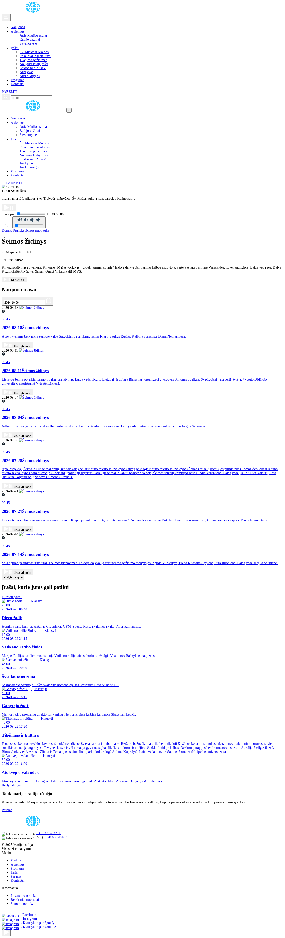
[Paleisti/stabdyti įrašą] (9, 207)
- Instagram (28, 919)
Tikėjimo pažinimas (33, 60)
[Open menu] (6, 17)
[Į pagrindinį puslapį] (34, 110)
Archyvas (26, 72)
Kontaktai (17, 84)
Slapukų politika (22, 903)
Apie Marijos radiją (33, 35)
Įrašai (15, 48)
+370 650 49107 (55, 837)
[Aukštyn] (6, 932)
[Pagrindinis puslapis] (33, 12)
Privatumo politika (24, 895)
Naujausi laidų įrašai (34, 64)
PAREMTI (9, 91)
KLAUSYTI (17, 280)
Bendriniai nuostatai (25, 899)
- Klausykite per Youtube (38, 927)
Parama (16, 876)
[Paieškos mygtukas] (6, 97)
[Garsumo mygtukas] (29, 222)
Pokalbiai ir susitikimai (35, 56)
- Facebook (28, 915)
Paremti (7, 810)
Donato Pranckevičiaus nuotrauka (25, 230)
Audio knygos (30, 76)
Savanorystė (28, 43)
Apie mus (18, 31)
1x (6, 226)
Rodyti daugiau (13, 577)
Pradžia (16, 860)
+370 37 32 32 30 (48, 833)
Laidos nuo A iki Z (33, 68)
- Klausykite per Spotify (37, 923)
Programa (17, 80)
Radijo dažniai (30, 39)
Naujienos (18, 27)
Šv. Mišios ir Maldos (34, 52)
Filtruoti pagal (12, 597)
